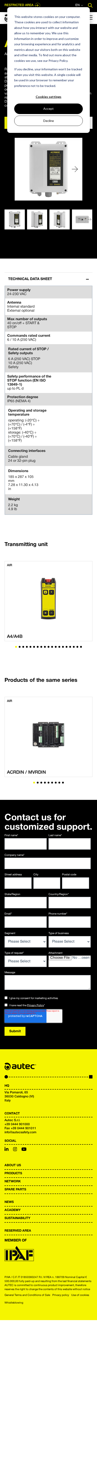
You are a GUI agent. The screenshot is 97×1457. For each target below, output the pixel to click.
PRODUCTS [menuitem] (13, 1173)
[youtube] (24, 1150)
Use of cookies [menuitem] (80, 1295)
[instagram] (15, 1150)
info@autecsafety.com (20, 1132)
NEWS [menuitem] (9, 1202)
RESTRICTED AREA (19, 5)
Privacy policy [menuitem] (60, 1295)
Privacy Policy (35, 1005)
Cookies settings (48, 97)
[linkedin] (7, 1150)
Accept (48, 108)
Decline (48, 121)
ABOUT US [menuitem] (13, 1165)
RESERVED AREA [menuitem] (18, 1230)
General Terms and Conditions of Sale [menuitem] (27, 1295)
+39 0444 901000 (17, 1124)
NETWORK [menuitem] (13, 1181)
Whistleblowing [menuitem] (14, 1303)
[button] (75, 169)
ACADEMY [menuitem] (13, 1210)
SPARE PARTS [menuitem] (15, 1189)
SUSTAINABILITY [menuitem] (17, 1218)
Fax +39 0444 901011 (20, 1128)
